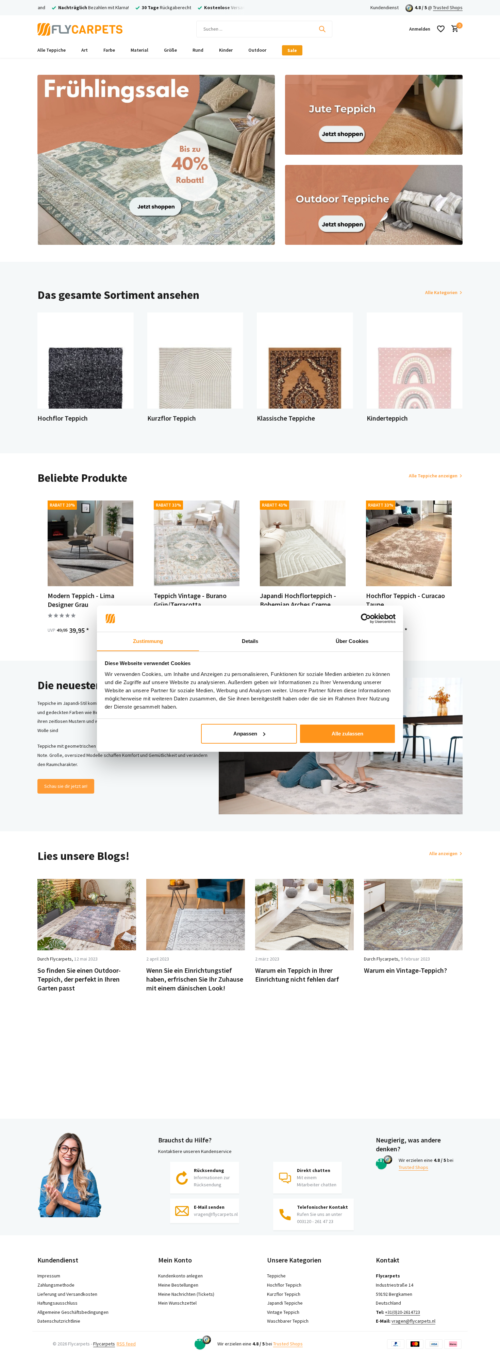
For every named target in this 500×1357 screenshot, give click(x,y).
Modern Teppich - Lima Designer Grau (81, 600)
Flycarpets (104, 1344)
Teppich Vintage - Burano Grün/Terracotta (190, 600)
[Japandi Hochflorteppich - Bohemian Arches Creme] (303, 543)
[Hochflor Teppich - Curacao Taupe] (409, 543)
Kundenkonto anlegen (180, 1276)
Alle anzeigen (443, 853)
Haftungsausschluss (57, 1303)
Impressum (48, 1276)
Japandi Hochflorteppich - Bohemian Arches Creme (298, 600)
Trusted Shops (448, 7)
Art (84, 50)
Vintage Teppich (283, 1312)
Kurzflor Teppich (283, 1294)
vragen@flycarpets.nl (413, 1321)
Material (139, 50)
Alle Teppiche (51, 50)
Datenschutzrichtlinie (58, 1321)
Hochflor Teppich (284, 1285)
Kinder (226, 50)
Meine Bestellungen (178, 1285)
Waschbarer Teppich (288, 1321)
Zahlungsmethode (55, 1285)
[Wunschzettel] (441, 29)
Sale (292, 50)
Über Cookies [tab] (352, 641)
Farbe (109, 50)
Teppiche (276, 1276)
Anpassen (245, 733)
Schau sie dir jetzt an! (65, 786)
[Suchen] (322, 29)
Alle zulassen (347, 733)
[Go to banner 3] (374, 205)
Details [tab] (250, 641)
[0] (453, 29)
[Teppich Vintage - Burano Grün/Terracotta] (196, 543)
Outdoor (257, 50)
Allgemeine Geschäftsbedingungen (73, 1312)
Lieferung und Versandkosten (67, 1294)
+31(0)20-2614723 (402, 1312)
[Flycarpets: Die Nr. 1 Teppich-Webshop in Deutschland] (79, 29)
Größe (170, 50)
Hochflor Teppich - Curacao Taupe (405, 600)
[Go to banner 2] (374, 115)
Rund (198, 50)
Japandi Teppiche (285, 1303)
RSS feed (126, 1344)
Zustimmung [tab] (148, 641)
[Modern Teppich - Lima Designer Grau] (90, 543)
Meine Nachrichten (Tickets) (186, 1294)
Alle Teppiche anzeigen (433, 476)
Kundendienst (384, 7)
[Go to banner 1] (156, 160)
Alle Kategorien (441, 292)
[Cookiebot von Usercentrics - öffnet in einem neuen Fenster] (366, 618)
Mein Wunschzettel (177, 1303)
